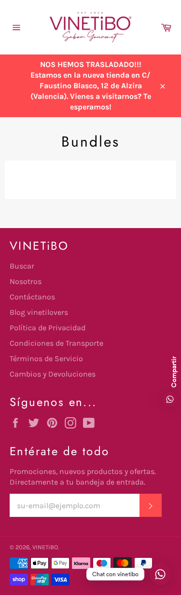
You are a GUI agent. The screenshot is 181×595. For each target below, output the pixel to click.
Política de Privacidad (47, 327)
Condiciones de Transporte (56, 343)
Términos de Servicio (46, 358)
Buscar (22, 265)
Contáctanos (32, 296)
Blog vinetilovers (39, 312)
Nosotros (26, 281)
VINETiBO (45, 547)
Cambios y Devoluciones (53, 374)
